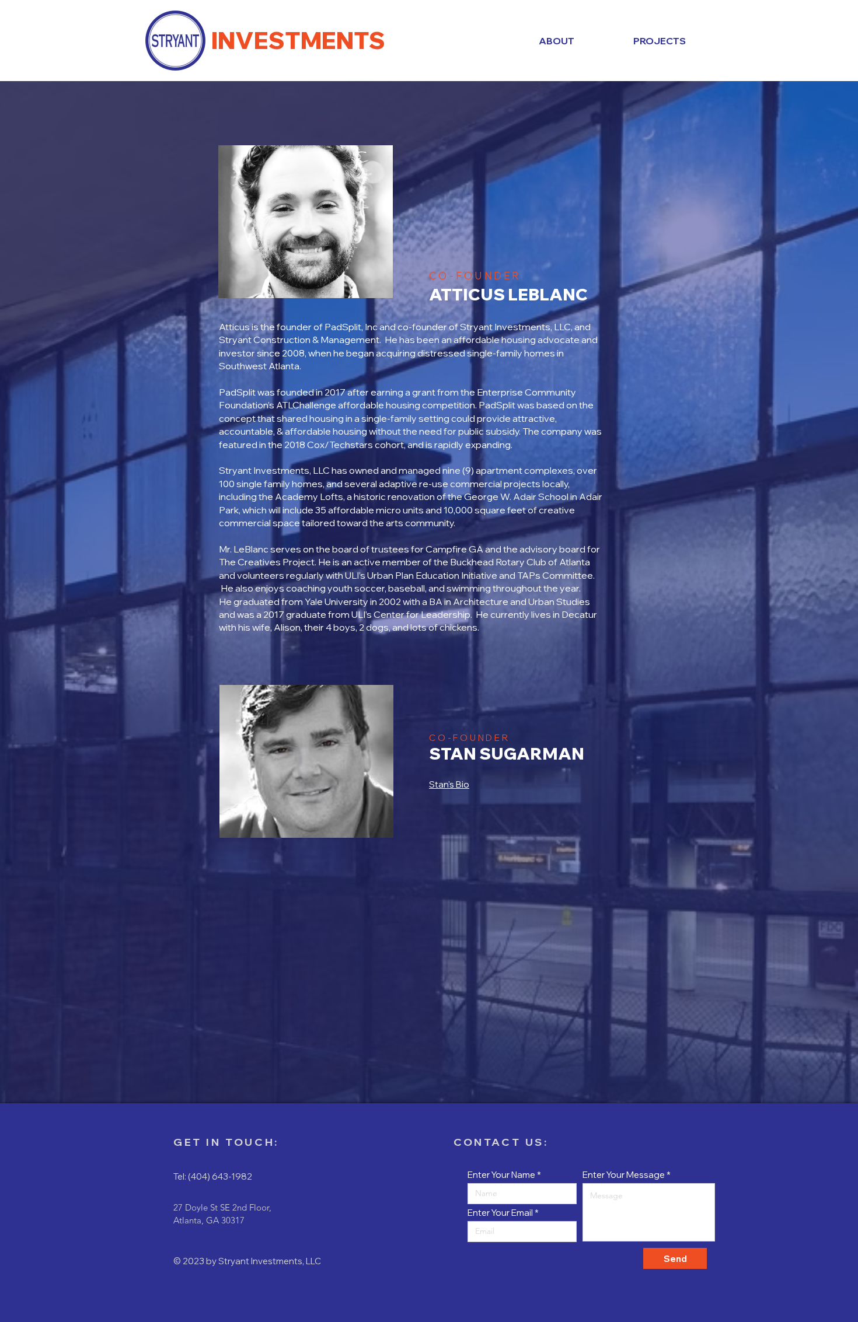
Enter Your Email (500, 1212)
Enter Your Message (624, 1174)
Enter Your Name (501, 1174)
